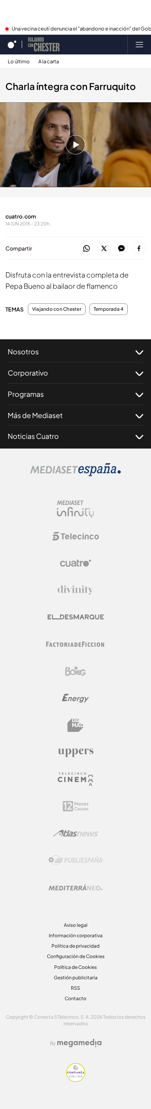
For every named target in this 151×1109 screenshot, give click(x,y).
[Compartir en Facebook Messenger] (121, 249)
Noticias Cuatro (33, 436)
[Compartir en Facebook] (139, 249)
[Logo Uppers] (75, 752)
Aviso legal (76, 925)
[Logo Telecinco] (75, 536)
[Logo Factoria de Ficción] (75, 644)
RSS (75, 988)
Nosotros (23, 351)
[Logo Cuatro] (75, 563)
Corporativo (28, 372)
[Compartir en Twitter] (104, 249)
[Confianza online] (75, 1079)
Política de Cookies (75, 967)
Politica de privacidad (75, 946)
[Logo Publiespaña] (75, 860)
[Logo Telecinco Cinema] (75, 779)
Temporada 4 (109, 309)
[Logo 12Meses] (76, 806)
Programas (26, 393)
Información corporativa (76, 935)
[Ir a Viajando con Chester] (43, 44)
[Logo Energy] (75, 698)
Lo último (19, 61)
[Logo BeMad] (75, 725)
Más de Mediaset (35, 415)
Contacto (75, 998)
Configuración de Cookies (76, 956)
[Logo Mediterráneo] (75, 887)
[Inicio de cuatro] (12, 44)
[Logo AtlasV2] (75, 833)
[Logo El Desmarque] (76, 617)
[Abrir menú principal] (139, 44)
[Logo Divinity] (75, 590)
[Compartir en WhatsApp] (86, 249)
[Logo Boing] (75, 671)
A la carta (48, 61)
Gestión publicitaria (76, 977)
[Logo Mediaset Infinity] (75, 509)
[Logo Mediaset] (75, 474)
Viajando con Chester (56, 309)
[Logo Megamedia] (79, 1043)
